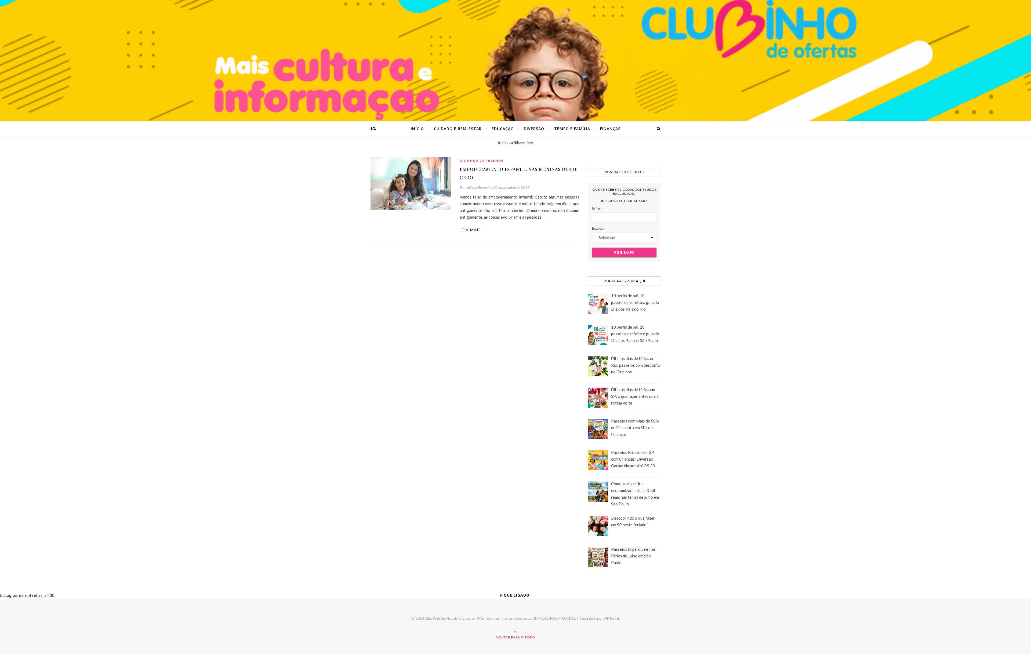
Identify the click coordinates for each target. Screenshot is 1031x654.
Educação (503, 128)
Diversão (534, 128)
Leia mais (470, 230)
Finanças (610, 128)
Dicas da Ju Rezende (481, 161)
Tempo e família (572, 128)
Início (417, 128)
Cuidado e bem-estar (458, 128)
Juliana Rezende (478, 187)
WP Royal (611, 618)
